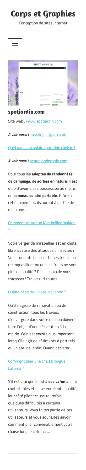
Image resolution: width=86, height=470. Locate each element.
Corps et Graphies (43, 13)
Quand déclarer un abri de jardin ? (37, 292)
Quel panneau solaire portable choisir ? (41, 148)
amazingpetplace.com (48, 134)
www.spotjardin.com (44, 121)
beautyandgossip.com (48, 161)
